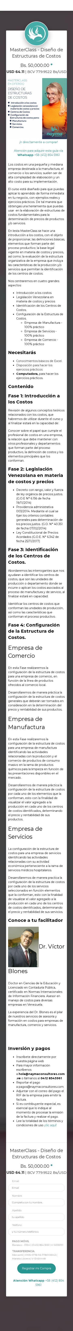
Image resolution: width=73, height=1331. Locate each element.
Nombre (17, 1195)
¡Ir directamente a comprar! (38, 142)
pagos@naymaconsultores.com (41, 1087)
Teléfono (17, 1224)
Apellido (16, 1210)
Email (15, 1181)
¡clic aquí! (50, 1125)
